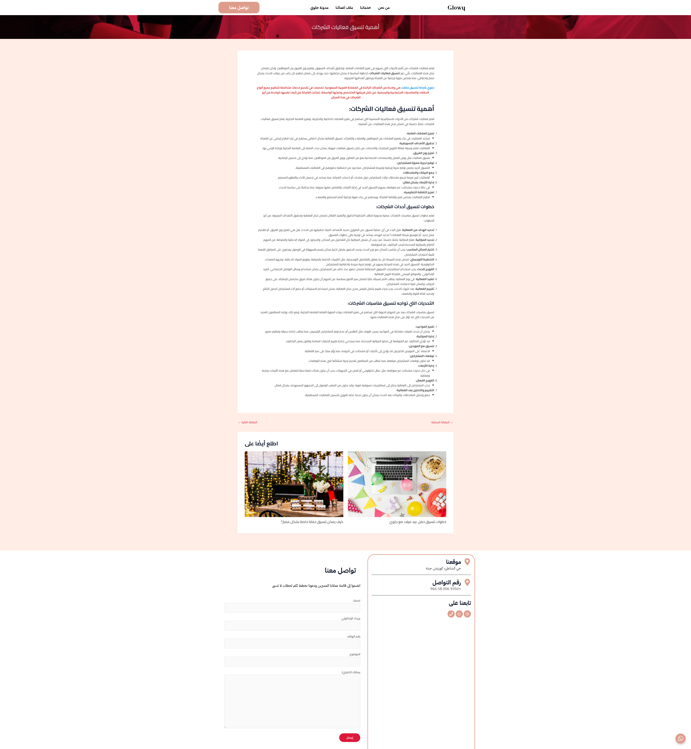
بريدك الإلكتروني (350, 618)
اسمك (356, 600)
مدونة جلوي (319, 7)
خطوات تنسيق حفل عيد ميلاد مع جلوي (417, 521)
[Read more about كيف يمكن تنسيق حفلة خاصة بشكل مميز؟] (294, 484)
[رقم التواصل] (467, 582)
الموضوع (355, 654)
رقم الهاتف (353, 636)
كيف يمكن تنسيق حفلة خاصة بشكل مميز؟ (312, 521)
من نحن (384, 7)
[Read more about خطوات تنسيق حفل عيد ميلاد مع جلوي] (397, 484)
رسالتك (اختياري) (351, 672)
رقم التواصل (446, 582)
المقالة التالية (247, 422)
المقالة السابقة (442, 422)
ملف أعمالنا (344, 7)
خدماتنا (365, 7)
